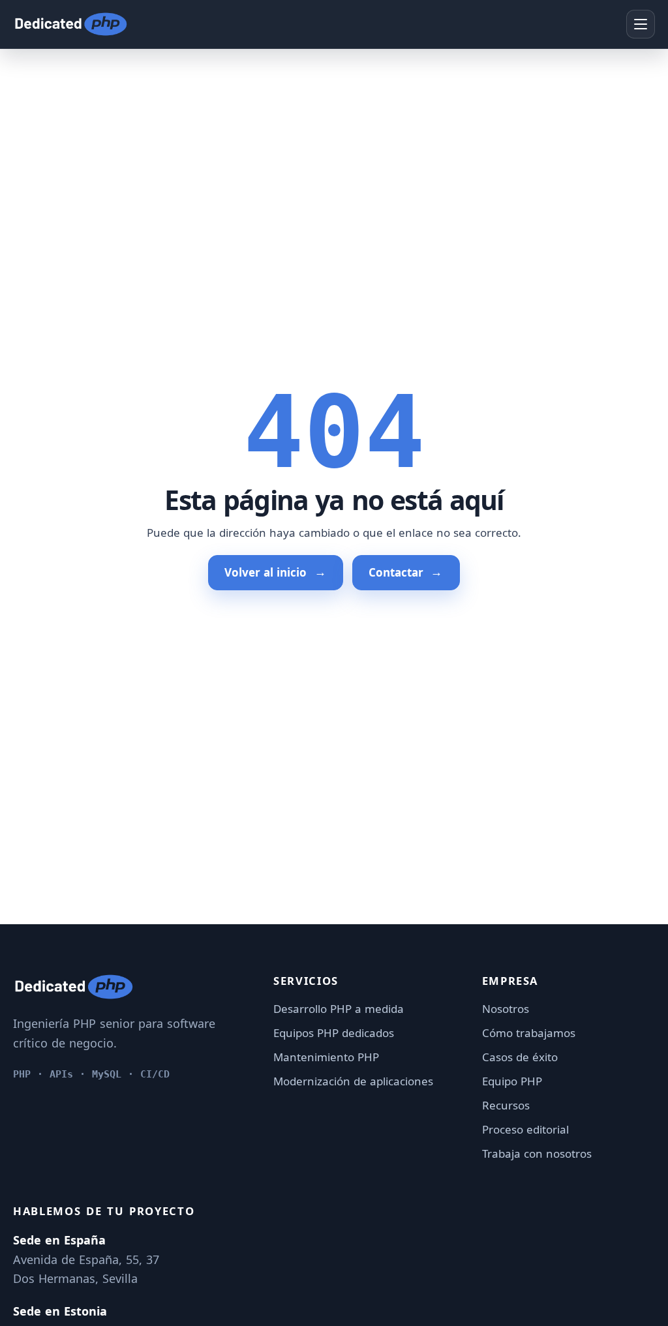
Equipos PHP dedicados (333, 1032)
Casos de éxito (520, 1056)
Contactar (396, 572)
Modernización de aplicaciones (353, 1081)
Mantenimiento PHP (326, 1056)
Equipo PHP (512, 1081)
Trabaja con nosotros (537, 1153)
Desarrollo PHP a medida (338, 1008)
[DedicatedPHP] (70, 24)
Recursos (506, 1105)
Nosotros (505, 1008)
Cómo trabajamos (528, 1032)
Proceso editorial (525, 1129)
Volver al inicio (265, 572)
